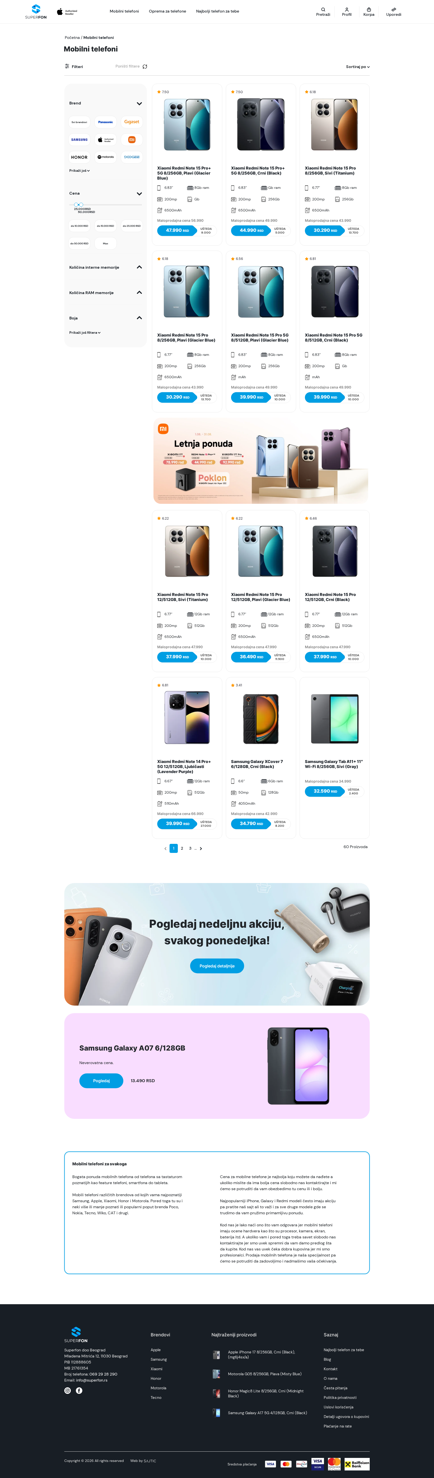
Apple (156, 1349)
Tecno (156, 1397)
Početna (72, 37)
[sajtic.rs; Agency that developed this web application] (150, 1460)
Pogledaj (101, 1080)
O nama (330, 1378)
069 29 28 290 (103, 1374)
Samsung (159, 1359)
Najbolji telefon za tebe (344, 1349)
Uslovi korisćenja (338, 1407)
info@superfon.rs (91, 1380)
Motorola (158, 1388)
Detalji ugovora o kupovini (346, 1416)
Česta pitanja (335, 1388)
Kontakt (331, 1369)
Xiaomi (156, 1369)
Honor (156, 1378)
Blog (327, 1359)
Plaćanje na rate (338, 1426)
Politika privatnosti (340, 1397)
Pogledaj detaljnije (217, 965)
